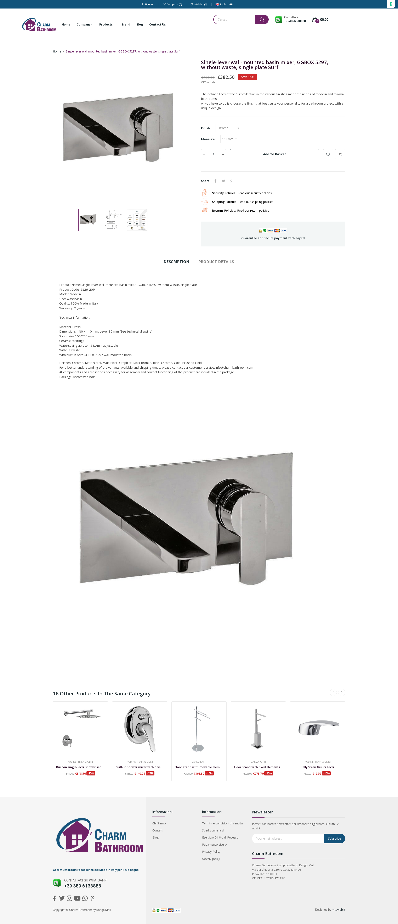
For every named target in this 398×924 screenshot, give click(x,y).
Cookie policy (211, 859)
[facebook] (54, 898)
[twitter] (62, 898)
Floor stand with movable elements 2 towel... (199, 767)
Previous (62, 132)
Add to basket (274, 154)
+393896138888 (295, 21)
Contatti (157, 830)
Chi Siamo (159, 823)
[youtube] (77, 898)
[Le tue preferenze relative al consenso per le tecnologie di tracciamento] (391, 4)
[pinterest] (92, 898)
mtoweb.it (338, 909)
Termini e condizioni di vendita (222, 823)
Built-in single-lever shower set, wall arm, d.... (80, 767)
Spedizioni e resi (213, 830)
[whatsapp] (85, 898)
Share (216, 181)
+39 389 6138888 (82, 886)
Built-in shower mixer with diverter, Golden (139, 767)
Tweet (223, 181)
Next (187, 132)
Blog (155, 837)
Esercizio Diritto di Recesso (220, 837)
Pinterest (231, 181)
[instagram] (69, 898)
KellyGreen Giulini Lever (317, 767)
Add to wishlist (328, 154)
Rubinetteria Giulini (80, 762)
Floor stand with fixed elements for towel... (258, 767)
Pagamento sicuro (214, 844)
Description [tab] (176, 261)
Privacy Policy (211, 851)
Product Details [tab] (216, 261)
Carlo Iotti (199, 762)
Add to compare (340, 154)
